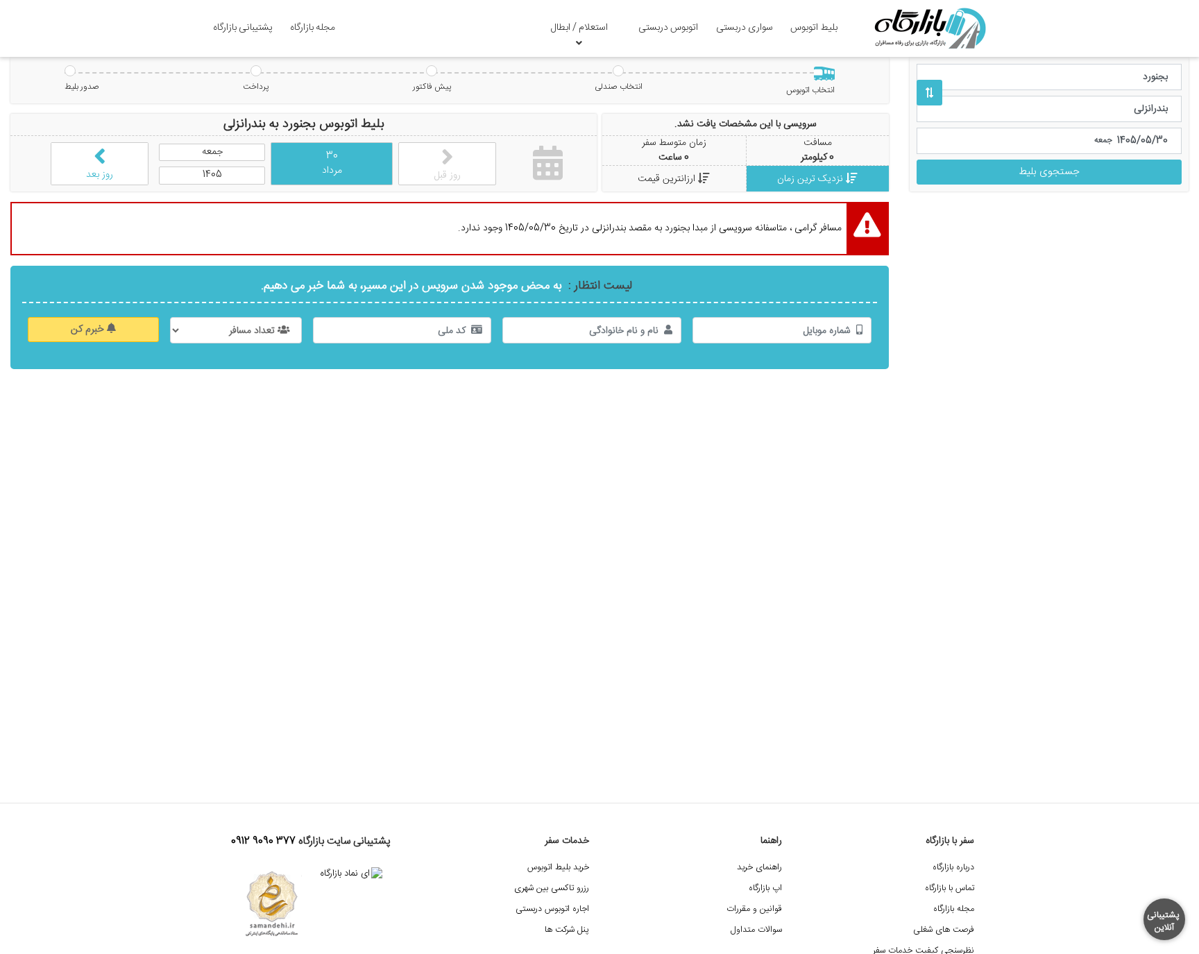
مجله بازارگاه (312, 27)
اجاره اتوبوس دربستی (552, 909)
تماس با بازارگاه (949, 888)
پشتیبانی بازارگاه (243, 27)
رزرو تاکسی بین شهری (551, 888)
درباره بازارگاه (953, 867)
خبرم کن (89, 329)
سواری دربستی (744, 27)
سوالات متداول (756, 930)
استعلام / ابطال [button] (579, 27)
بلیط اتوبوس (813, 27)
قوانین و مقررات (754, 909)
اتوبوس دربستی (668, 27)
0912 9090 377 (263, 841)
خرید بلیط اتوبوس (558, 867)
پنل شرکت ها (567, 930)
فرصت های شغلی (943, 930)
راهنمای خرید (759, 867)
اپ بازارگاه (765, 888)
